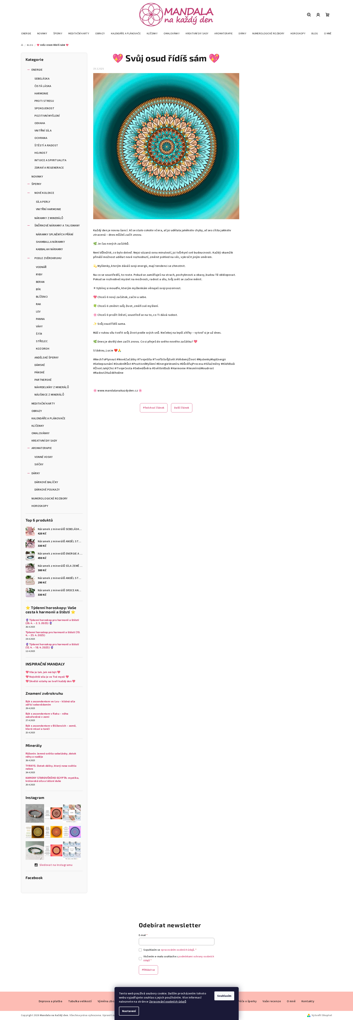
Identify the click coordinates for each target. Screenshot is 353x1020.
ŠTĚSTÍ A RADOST (46, 145)
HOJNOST (41, 153)
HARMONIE (41, 93)
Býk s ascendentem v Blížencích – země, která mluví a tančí (51, 727)
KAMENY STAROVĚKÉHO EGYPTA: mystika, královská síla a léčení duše (52, 779)
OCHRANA (40, 138)
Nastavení (129, 1011)
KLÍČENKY (38, 426)
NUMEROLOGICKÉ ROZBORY (50, 498)
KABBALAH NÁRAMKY (49, 249)
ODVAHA (39, 123)
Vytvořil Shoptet (322, 1015)
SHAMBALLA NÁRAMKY (50, 242)
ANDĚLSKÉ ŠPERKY (46, 358)
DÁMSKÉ (39, 365)
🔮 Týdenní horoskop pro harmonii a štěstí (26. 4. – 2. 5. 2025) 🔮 (52, 621)
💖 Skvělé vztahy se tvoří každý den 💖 (50, 681)
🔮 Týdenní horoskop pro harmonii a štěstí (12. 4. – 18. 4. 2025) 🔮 (52, 646)
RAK (38, 304)
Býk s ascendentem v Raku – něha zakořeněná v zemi (47, 715)
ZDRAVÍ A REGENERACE (49, 168)
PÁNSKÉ (39, 372)
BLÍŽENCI (42, 297)
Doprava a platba (50, 1001)
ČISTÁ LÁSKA (42, 86)
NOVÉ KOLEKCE (44, 193)
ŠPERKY (37, 184)
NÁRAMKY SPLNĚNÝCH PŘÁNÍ (54, 234)
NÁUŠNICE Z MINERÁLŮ (49, 395)
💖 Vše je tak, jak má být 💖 (43, 672)
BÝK (38, 289)
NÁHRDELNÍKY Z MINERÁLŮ (51, 387)
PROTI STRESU (44, 101)
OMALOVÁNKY (41, 433)
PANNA (40, 319)
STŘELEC (42, 341)
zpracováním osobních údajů (177, 950)
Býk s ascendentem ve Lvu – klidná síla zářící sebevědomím (50, 703)
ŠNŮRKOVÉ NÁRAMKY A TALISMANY (57, 225)
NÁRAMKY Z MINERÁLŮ (48, 218)
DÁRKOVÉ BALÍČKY (46, 482)
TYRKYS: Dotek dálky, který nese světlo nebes (51, 767)
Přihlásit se (148, 970)
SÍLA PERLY (43, 202)
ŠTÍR (39, 334)
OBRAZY (37, 411)
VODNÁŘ (41, 267)
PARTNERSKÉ (43, 380)
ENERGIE (37, 70)
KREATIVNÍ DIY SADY (44, 441)
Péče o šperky (247, 1001)
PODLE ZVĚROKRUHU (48, 258)
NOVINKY (37, 177)
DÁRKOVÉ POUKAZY (47, 490)
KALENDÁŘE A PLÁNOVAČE (48, 418)
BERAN (40, 282)
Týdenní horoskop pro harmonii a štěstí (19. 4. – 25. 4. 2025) (53, 634)
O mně (291, 1001)
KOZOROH (42, 349)
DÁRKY (36, 473)
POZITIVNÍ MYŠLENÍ (47, 116)
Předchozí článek (153, 408)
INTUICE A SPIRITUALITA (50, 160)
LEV (38, 312)
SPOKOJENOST (44, 108)
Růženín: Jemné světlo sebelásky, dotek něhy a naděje (51, 755)
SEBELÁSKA (42, 79)
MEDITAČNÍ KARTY (43, 404)
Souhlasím (224, 996)
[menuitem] (26, 33)
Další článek (181, 408)
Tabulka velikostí (80, 1001)
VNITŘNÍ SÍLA (43, 131)
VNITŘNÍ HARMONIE (48, 209)
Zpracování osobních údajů (167, 1002)
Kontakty (307, 1001)
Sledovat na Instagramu (56, 865)
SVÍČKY (39, 464)
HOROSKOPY (40, 506)
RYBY (39, 274)
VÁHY (39, 326)
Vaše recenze (272, 1001)
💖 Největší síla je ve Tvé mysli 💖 (47, 676)
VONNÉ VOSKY (43, 457)
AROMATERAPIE (42, 448)
